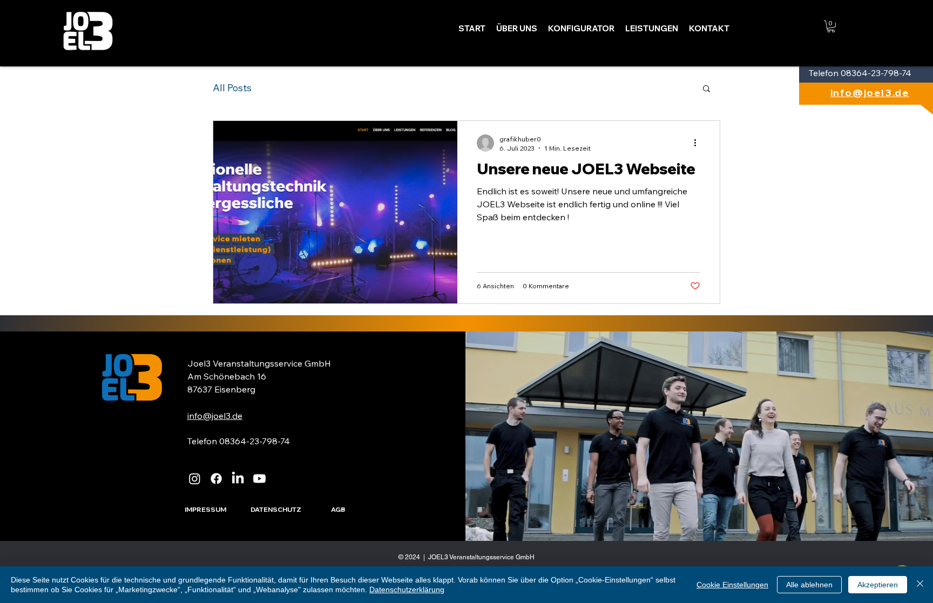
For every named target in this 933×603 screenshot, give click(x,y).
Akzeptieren (877, 584)
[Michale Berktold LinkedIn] (238, 478)
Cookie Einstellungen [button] (732, 584)
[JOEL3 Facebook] (216, 478)
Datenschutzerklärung (406, 589)
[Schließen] (920, 584)
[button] (831, 26)
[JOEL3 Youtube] (259, 478)
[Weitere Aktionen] (698, 143)
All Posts (232, 88)
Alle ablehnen (809, 584)
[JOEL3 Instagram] (194, 478)
